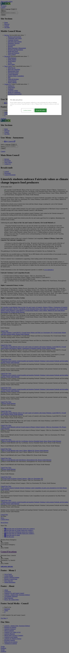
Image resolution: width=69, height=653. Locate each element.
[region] (34, 105)
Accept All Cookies (40, 110)
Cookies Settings (27, 110)
